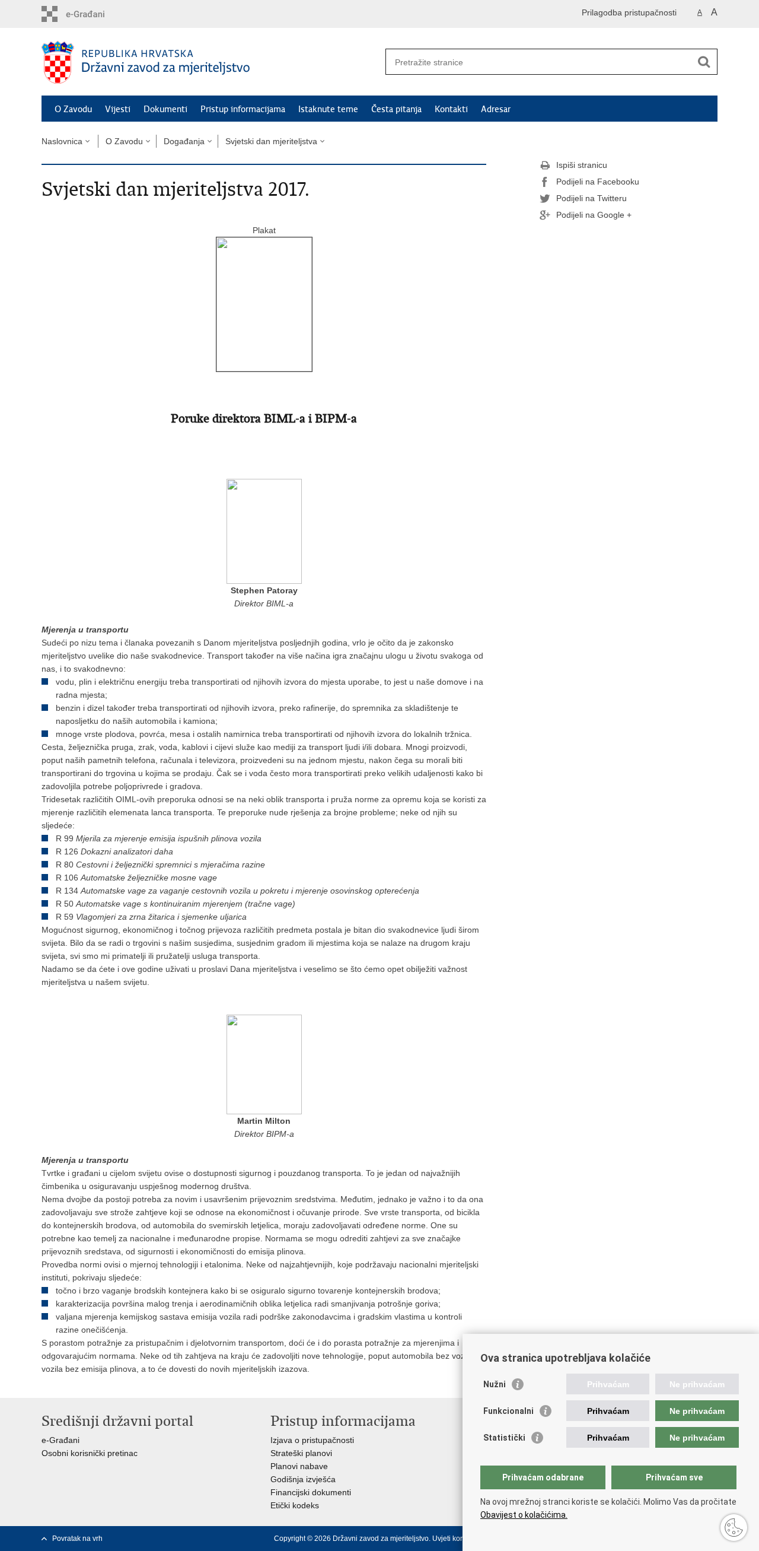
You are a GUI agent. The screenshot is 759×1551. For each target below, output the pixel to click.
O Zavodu (73, 109)
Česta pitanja (396, 109)
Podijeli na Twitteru (591, 198)
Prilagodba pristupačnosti (629, 12)
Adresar (496, 109)
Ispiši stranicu (581, 165)
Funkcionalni (508, 1411)
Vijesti (117, 109)
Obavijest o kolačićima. (523, 1515)
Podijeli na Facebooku (597, 181)
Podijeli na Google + (594, 215)
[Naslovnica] (211, 62)
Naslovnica (62, 141)
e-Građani (60, 1440)
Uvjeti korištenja (458, 1538)
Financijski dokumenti (310, 1492)
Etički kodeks (294, 1505)
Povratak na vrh (77, 1538)
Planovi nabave (299, 1466)
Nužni (494, 1384)
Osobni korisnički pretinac (90, 1453)
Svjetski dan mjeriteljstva (271, 141)
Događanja (184, 141)
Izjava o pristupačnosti (312, 1440)
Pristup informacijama (242, 109)
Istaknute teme (328, 109)
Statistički (504, 1437)
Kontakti (451, 109)
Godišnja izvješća (303, 1479)
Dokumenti (165, 109)
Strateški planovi (301, 1453)
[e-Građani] (92, 14)
